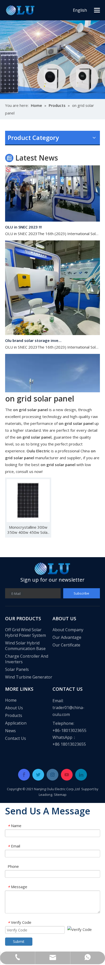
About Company (67, 629)
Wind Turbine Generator (28, 677)
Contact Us (15, 738)
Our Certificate (66, 645)
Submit (18, 941)
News (10, 730)
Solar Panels (17, 669)
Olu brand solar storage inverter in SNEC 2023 (34, 337)
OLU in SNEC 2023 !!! (23, 223)
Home (11, 700)
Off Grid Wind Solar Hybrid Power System (25, 632)
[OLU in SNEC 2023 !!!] (52, 216)
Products (13, 715)
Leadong (45, 794)
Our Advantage (66, 637)
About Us (14, 708)
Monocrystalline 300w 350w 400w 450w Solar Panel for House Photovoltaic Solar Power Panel (28, 530)
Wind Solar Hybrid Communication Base (25, 645)
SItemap (60, 794)
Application (16, 723)
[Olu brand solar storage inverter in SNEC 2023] (52, 330)
